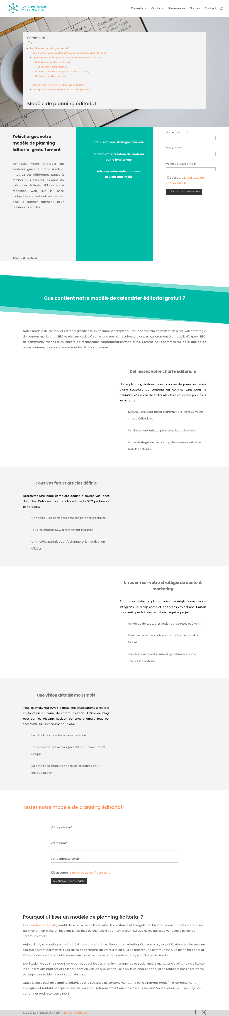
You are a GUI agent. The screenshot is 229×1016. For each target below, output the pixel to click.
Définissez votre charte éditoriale (52, 62)
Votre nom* (174, 148)
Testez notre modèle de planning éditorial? (58, 84)
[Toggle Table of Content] (30, 43)
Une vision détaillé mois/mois (50, 76)
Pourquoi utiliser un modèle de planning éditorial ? (63, 89)
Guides (195, 8)
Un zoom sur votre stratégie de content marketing (62, 71)
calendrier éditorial (41, 925)
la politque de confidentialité (89, 872)
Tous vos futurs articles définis (51, 67)
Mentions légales (74, 1012)
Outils (155, 8)
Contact (210, 8)
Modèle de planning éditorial (49, 48)
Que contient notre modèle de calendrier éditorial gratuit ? (68, 57)
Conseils (137, 8)
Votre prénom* (176, 132)
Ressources (176, 8)
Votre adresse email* (181, 163)
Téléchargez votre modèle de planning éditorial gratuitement (69, 52)
